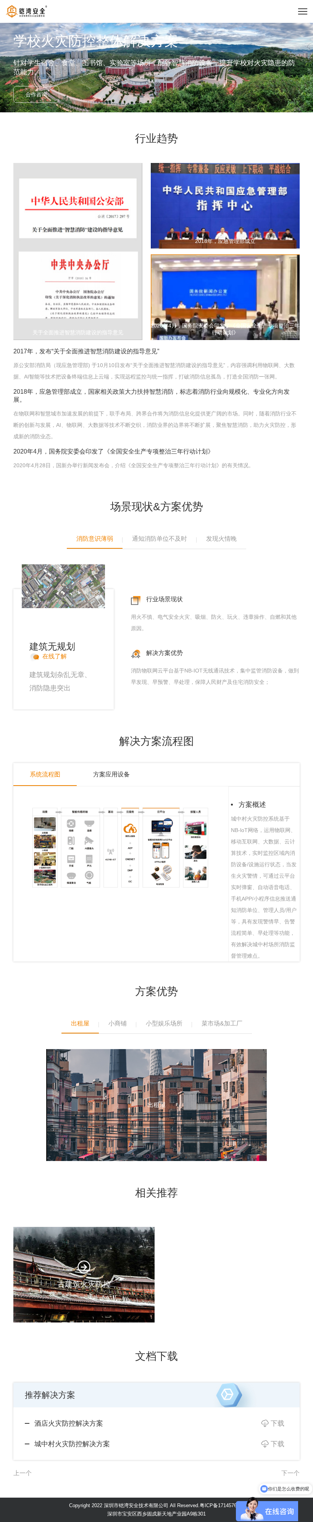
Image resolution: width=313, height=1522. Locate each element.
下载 (277, 1423)
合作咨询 (36, 94)
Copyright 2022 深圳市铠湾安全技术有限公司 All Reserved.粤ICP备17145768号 (156, 1505)
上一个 (22, 1473)
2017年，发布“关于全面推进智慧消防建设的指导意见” (86, 351)
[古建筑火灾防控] (84, 1274)
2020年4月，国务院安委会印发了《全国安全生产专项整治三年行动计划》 (113, 451)
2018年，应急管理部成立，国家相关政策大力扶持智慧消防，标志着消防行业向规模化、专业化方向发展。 (151, 395)
